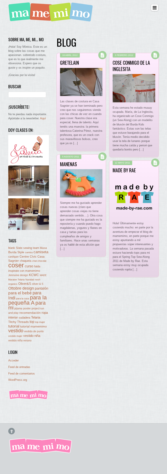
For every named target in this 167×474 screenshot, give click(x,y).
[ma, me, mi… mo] (51, 19)
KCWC (34, 275)
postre (27, 308)
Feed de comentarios (21, 373)
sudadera (24, 317)
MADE (43, 275)
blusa (43, 248)
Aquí (43, 118)
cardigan (13, 256)
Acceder (13, 360)
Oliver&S (24, 283)
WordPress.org (17, 379)
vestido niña (31, 335)
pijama (18, 308)
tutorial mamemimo (33, 326)
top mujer (40, 322)
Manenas (68, 163)
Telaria (35, 317)
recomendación (30, 312)
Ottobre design (21, 288)
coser (16, 265)
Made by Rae (124, 170)
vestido (15, 330)
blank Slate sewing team (23, 248)
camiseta (40, 252)
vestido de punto (34, 331)
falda (37, 266)
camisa (29, 252)
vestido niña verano (20, 340)
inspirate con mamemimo (24, 270)
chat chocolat (39, 261)
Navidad (29, 279)
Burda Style (16, 252)
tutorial (13, 326)
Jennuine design (18, 275)
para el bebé (20, 293)
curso (29, 266)
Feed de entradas (19, 367)
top (32, 322)
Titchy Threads (18, 322)
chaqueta (25, 260)
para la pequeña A (27, 300)
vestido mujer (15, 336)
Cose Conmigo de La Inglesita (131, 65)
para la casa (22, 298)
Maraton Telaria (16, 279)
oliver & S (37, 283)
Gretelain (69, 62)
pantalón (41, 288)
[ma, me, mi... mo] (28, 398)
